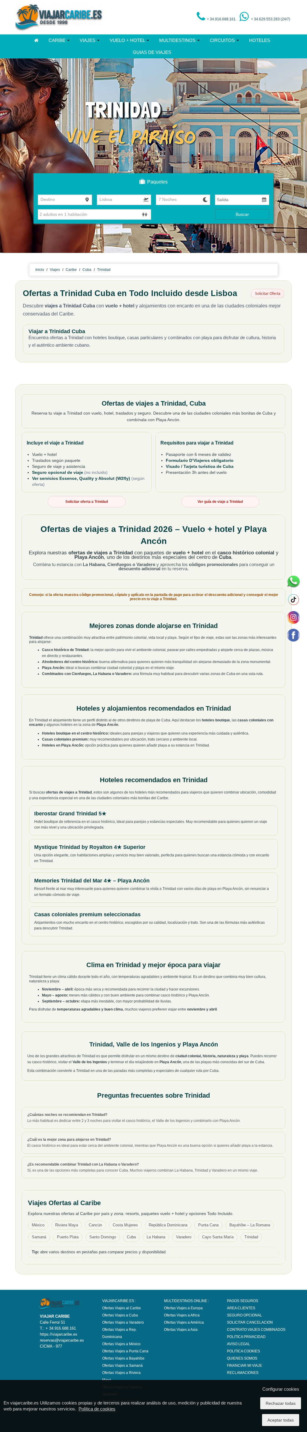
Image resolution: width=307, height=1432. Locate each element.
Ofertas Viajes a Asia (181, 1330)
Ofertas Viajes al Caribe (121, 1308)
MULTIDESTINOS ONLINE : (186, 1301)
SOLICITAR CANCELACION (250, 1322)
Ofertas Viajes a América (184, 1322)
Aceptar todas (280, 1420)
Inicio (39, 270)
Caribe (71, 270)
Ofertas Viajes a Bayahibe (123, 1358)
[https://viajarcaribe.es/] (59, 17)
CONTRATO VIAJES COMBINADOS (256, 1330)
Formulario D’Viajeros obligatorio (200, 460)
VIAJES (88, 40)
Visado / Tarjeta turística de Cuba (200, 466)
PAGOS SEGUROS (242, 1301)
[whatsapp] (293, 582)
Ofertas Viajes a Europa (183, 1308)
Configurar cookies (280, 1389)
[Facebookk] (293, 635)
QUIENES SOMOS (242, 1358)
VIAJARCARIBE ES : (119, 1301)
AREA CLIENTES (241, 1308)
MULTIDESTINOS (178, 40)
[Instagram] (293, 617)
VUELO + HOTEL (128, 40)
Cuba (86, 270)
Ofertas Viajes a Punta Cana (125, 1351)
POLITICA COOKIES (243, 1351)
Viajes (55, 270)
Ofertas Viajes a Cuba (120, 1315)
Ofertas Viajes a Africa (182, 1315)
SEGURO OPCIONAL (244, 1315)
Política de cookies (97, 1408)
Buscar (242, 214)
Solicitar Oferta (267, 293)
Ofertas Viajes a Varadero (123, 1322)
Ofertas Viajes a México (121, 1344)
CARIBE (58, 40)
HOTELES (259, 40)
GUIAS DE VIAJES (152, 52)
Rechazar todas (281, 1403)
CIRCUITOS (223, 40)
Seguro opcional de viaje (58, 472)
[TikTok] (293, 599)
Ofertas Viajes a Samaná (122, 1365)
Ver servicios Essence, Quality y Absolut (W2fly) (81, 478)
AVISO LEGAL (238, 1344)
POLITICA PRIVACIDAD (246, 1337)
